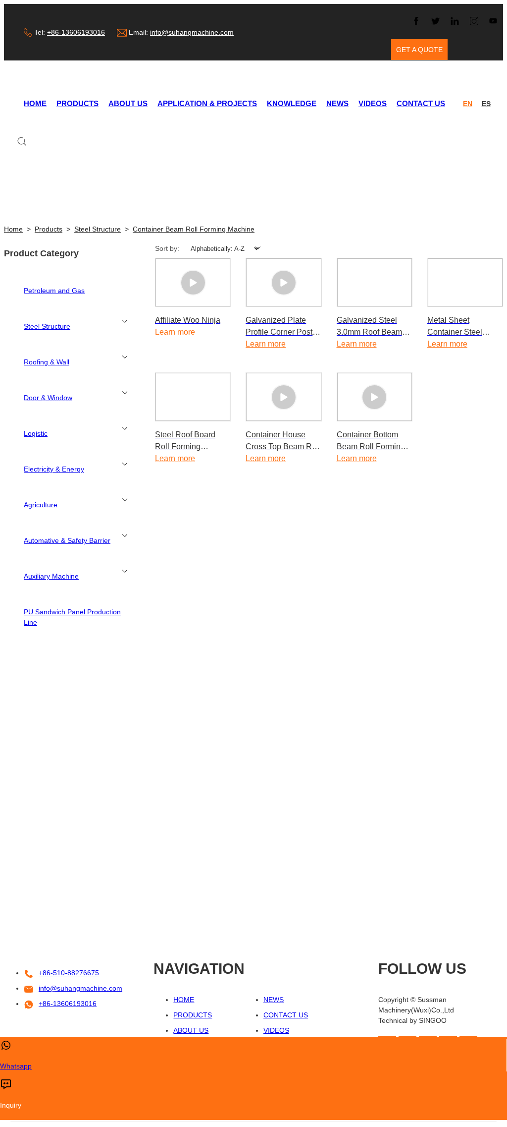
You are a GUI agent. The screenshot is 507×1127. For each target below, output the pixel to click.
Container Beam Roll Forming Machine (193, 229)
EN (467, 104)
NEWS (337, 103)
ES (486, 104)
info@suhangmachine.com (192, 32)
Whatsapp (16, 1066)
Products (48, 229)
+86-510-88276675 (69, 973)
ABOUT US (128, 103)
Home (13, 229)
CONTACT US (421, 103)
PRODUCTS (77, 103)
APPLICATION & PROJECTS (207, 103)
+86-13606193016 (76, 32)
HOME (35, 103)
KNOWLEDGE (291, 103)
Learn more (266, 344)
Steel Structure (97, 229)
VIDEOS (372, 103)
